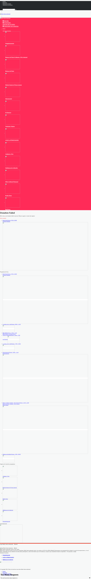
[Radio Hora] (12, 188)
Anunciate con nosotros (8, 4)
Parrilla (4, 1)
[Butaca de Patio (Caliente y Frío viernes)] (12, 50)
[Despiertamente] (12, 36)
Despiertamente (9, 43)
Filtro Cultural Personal (11, 182)
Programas (5, 2)
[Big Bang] (12, 202)
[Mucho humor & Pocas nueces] (12, 77)
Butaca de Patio (9, 71)
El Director (8, 112)
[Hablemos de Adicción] (12, 160)
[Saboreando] (12, 91)
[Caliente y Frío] (12, 147)
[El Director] (12, 105)
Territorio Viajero (10, 126)
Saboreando (8, 99)
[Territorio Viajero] (12, 119)
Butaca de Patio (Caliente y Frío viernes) (16, 57)
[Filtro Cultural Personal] (12, 174)
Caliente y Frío (9, 154)
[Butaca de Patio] (12, 64)
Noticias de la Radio (7, 3)
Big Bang (7, 209)
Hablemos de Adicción (11, 168)
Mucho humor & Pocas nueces (13, 85)
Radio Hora (8, 195)
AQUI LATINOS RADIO (12, 140)
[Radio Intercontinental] (5, 13)
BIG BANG (10, 333)
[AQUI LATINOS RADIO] (12, 133)
